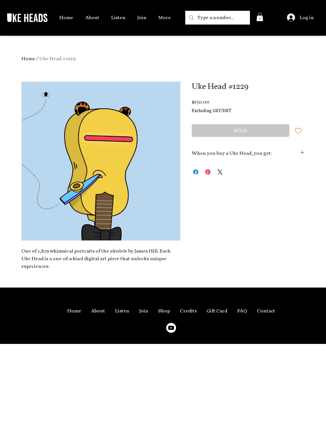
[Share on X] (220, 172)
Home (28, 58)
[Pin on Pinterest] (208, 172)
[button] (259, 17)
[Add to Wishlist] (298, 130)
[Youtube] (171, 328)
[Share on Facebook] (196, 172)
